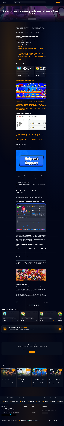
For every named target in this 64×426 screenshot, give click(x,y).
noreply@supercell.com (37, 139)
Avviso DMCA (34, 414)
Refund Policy (34, 412)
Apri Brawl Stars (22, 46)
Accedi (58, 2)
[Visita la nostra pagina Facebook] (49, 420)
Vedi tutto (59, 365)
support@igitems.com (52, 410)
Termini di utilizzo (34, 409)
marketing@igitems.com (15, 412)
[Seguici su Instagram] (52, 420)
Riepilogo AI (32, 18)
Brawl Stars (36, 25)
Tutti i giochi (25, 410)
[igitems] (3, 2)
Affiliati (24, 409)
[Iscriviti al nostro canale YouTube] (62, 420)
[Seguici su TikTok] (57, 420)
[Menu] (61, 2)
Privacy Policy (34, 410)
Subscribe (32, 352)
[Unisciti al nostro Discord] (54, 420)
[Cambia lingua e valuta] (55, 2)
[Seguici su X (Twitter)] (59, 420)
